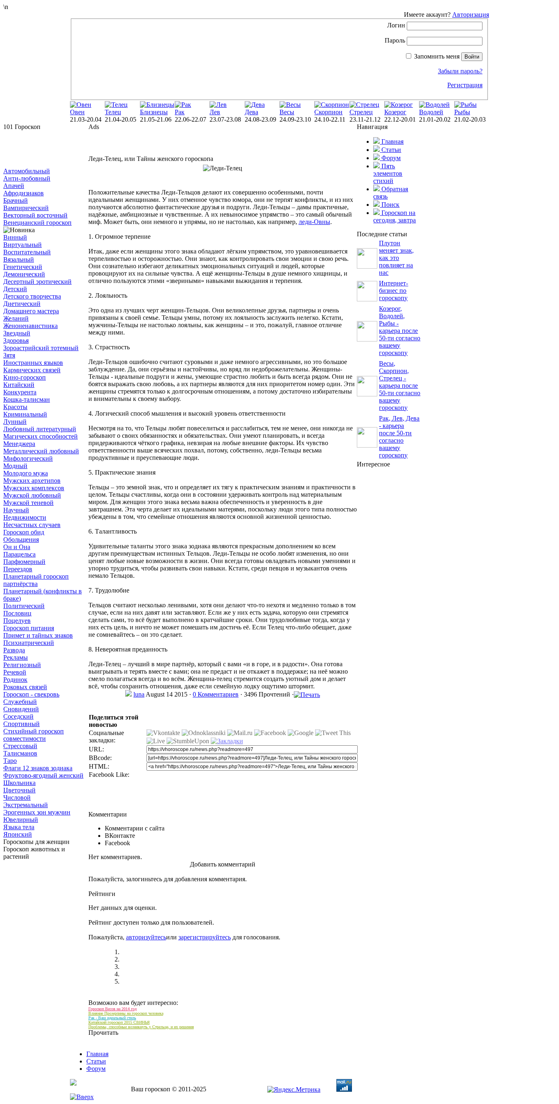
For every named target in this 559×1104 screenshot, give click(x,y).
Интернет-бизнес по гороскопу (393, 290)
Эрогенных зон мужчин (36, 812)
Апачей (13, 185)
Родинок (15, 679)
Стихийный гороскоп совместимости (33, 735)
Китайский (18, 384)
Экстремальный (25, 804)
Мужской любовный (32, 495)
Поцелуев (17, 620)
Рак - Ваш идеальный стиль (112, 1018)
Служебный (20, 701)
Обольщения (21, 539)
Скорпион (328, 112)
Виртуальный (22, 244)
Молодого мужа (25, 473)
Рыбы (462, 112)
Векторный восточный (35, 215)
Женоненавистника (30, 325)
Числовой (17, 797)
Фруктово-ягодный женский (43, 775)
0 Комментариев (216, 694)
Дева (251, 112)
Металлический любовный (41, 451)
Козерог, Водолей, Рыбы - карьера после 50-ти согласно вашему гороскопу (399, 330)
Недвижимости (24, 517)
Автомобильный (26, 170)
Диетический (22, 303)
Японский (17, 834)
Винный (15, 237)
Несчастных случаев (32, 524)
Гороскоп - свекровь (31, 694)
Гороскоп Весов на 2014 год (112, 1009)
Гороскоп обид (23, 532)
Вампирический (26, 207)
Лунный (15, 421)
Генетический (22, 266)
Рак (180, 112)
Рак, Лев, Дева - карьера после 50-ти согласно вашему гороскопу (399, 437)
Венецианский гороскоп (37, 222)
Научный (16, 510)
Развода (14, 650)
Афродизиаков (23, 193)
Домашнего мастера (31, 311)
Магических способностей (40, 436)
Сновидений (21, 709)
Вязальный (18, 259)
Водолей (431, 112)
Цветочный (19, 790)
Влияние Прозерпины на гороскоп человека (125, 1013)
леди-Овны (314, 221)
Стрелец (361, 112)
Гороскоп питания (28, 627)
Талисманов (20, 753)
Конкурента (19, 392)
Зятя (9, 355)
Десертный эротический (37, 281)
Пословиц (17, 613)
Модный (15, 465)
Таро (10, 760)
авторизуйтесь (146, 937)
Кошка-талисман (26, 399)
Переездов (17, 569)
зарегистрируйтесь (204, 937)
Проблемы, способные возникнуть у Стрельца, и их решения (141, 1027)
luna (138, 694)
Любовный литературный (39, 428)
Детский (15, 288)
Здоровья (16, 340)
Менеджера (19, 443)
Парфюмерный (24, 561)
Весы (287, 112)
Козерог (395, 112)
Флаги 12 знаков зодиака (37, 768)
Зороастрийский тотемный (41, 347)
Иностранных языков (33, 362)
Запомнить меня (437, 56)
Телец (113, 112)
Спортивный (21, 723)
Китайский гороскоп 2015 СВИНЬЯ (119, 1022)
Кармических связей (32, 369)
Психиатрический (28, 642)
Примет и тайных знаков (38, 635)
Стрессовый (20, 745)
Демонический (24, 274)
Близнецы (154, 112)
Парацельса (19, 554)
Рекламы (15, 657)
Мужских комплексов (33, 487)
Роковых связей (25, 686)
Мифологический (28, 458)
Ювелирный (20, 819)
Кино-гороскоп (24, 377)
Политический (24, 605)
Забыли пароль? (460, 71)
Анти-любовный (26, 178)
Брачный (15, 200)
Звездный (16, 333)
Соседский (18, 716)
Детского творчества (32, 296)
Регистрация (464, 84)
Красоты (15, 406)
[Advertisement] (44, 149)
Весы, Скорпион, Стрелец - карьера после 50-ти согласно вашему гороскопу (399, 385)
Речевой (14, 672)
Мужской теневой (28, 502)
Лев (215, 112)
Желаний (16, 318)
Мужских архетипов (32, 480)
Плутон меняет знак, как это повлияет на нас (396, 258)
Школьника (19, 782)
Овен (77, 112)
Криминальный (25, 414)
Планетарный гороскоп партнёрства (36, 580)
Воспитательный (27, 252)
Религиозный (22, 664)
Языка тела (18, 826)
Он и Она (16, 546)
